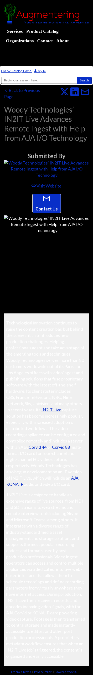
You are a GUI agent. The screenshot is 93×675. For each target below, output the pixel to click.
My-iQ (41, 71)
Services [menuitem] (15, 31)
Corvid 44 (37, 447)
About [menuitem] (62, 40)
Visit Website (49, 185)
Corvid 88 (61, 447)
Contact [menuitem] (45, 40)
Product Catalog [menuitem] (42, 31)
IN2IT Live (51, 409)
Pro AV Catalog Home (16, 71)
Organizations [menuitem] (20, 40)
